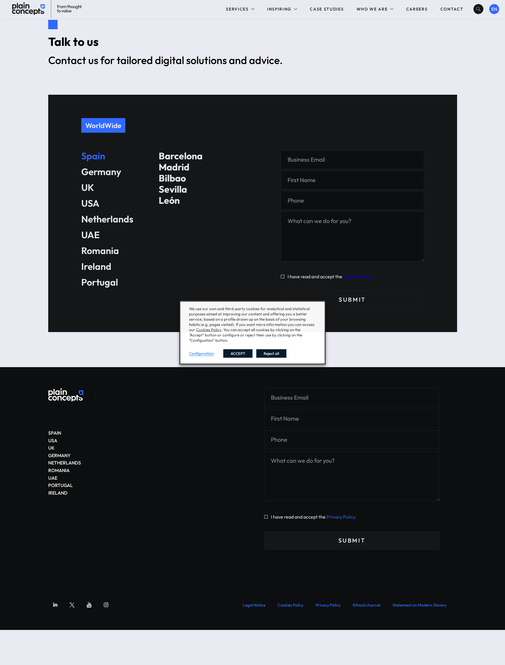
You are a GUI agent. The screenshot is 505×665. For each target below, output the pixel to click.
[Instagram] (106, 605)
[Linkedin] (55, 605)
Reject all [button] (271, 353)
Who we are (372, 9)
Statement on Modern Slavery (419, 605)
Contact (452, 9)
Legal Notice (254, 605)
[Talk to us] (65, 395)
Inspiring (279, 9)
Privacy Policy (357, 276)
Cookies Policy (290, 605)
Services (237, 9)
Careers (417, 9)
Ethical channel (366, 605)
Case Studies (327, 9)
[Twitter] (72, 605)
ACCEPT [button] (238, 353)
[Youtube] (89, 605)
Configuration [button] (201, 353)
